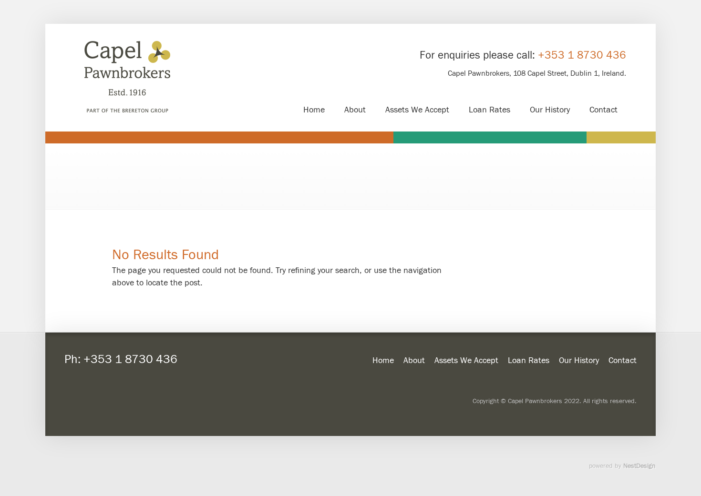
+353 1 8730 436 (582, 55)
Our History (579, 360)
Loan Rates (528, 360)
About (414, 360)
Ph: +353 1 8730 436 (120, 359)
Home (383, 360)
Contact (622, 360)
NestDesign (639, 466)
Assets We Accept (466, 360)
